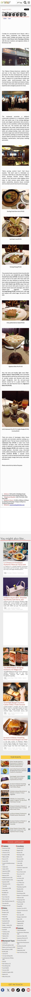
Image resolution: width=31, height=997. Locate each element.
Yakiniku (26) (5, 934)
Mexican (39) (5, 875)
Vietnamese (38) (6, 888)
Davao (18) (19, 865)
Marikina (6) (20, 891)
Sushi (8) (4, 929)
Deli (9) (4, 961)
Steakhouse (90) (6, 927)
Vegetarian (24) (21, 950)
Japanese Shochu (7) (22, 938)
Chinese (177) (6, 852)
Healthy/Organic (7, 609)
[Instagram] (13, 990)
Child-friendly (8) (21, 930)
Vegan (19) (20, 948)
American (10, 749)
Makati (15, 677)
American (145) (6, 848)
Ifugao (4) (19, 869)
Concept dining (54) (7, 955)
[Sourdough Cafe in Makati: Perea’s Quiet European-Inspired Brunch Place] (5, 781)
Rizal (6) (19, 912)
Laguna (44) (20, 880)
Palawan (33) (20, 897)
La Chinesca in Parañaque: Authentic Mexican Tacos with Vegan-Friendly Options (15, 565)
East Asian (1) (5, 897)
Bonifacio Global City (15, 607)
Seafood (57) (5, 923)
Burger (22, 712)
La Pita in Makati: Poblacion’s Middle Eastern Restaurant (18, 814)
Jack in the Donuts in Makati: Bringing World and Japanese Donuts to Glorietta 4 (18, 770)
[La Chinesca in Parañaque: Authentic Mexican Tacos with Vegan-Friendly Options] (15, 560)
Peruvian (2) (5, 903)
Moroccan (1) (5, 899)
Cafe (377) (5, 953)
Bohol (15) (19, 856)
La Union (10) (20, 878)
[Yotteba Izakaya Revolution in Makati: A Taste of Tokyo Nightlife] (5, 796)
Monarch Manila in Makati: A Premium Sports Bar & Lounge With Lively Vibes (18, 807)
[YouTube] (25, 14)
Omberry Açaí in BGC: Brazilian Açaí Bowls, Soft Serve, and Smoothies (15, 600)
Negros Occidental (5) (22, 895)
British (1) (4, 894)
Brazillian (13, 609)
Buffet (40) (5, 951)
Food (9, 18)
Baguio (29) (20, 850)
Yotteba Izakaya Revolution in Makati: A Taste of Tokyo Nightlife (18, 792)
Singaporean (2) (6, 905)
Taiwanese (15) (6, 884)
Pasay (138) (20, 904)
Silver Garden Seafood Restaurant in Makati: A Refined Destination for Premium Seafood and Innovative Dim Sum (16, 765)
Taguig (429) (20, 923)
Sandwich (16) (6, 921)
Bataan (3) (19, 852)
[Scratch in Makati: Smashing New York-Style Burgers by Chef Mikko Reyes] (15, 735)
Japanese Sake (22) (22, 936)
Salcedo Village (10, 677)
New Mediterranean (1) (8, 901)
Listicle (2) (5, 943)
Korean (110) (5, 873)
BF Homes (15, 572)
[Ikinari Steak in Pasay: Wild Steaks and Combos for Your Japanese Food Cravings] (5, 833)
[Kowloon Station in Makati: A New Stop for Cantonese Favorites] (5, 826)
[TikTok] (18, 991)
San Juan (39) (20, 914)
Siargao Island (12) (21, 917)
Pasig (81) (19, 906)
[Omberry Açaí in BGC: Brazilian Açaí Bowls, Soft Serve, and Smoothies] (15, 595)
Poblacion (9, 747)
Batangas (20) (20, 854)
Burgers (5, 714)
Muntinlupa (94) (21, 893)
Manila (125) (20, 889)
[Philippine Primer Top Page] (5, 4)
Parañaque (9, 572)
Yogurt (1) (4, 938)
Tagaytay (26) (20, 921)
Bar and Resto (19, 747)
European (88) (6, 854)
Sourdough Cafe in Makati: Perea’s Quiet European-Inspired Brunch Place (17, 778)
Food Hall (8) (5, 968)
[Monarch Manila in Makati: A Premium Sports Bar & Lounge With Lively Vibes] (5, 811)
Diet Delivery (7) (6, 963)
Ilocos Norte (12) (21, 872)
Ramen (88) (5, 918)
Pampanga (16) (21, 899)
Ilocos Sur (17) (20, 874)
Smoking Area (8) (21, 946)
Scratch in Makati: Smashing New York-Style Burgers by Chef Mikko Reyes (15, 740)
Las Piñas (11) (20, 882)
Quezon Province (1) (22, 910)
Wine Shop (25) (6, 976)
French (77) (5, 859)
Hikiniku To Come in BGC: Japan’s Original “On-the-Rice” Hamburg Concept (18, 800)
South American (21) (7, 879)
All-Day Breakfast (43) (8, 945)
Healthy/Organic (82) (7, 972)
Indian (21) (5, 866)
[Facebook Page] (2, 990)
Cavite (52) (20, 861)
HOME (4, 18)
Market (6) (5, 974)
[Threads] (23, 991)
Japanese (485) (6, 871)
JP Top (19, 3)
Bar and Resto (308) (7, 949)
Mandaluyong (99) (21, 887)
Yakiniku (20, 677)
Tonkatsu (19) (6, 931)
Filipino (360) (5, 856)
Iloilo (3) (19, 876)
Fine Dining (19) (6, 965)
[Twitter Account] (8, 991)
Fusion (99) (5, 861)
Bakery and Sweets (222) (8, 947)
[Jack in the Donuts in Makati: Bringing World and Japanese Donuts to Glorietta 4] (5, 774)
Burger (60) (5, 910)
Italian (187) (5, 869)
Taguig (8, 607)
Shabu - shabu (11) (7, 925)
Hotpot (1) (5, 914)
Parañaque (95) (21, 902)
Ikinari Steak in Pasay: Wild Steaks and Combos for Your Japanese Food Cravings (18, 830)
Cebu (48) (19, 863)
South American (21, 572)
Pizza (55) (4, 916)
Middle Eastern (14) (7, 877)
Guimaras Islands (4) (22, 867)
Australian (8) (5, 850)
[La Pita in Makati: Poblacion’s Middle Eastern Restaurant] (5, 818)
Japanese (24, 677)
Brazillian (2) (5, 892)
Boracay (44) (20, 859)
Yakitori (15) (5, 936)
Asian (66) (4, 890)
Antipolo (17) (20, 848)
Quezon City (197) (21, 908)
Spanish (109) (5, 882)
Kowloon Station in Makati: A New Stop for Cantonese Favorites (18, 822)
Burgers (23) (5, 912)
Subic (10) (19, 919)
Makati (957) (20, 884)
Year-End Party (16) (22, 952)
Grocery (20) (5, 970)
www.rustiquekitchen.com (17, 505)
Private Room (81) (21, 940)
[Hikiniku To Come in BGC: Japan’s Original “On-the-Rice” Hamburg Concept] (5, 803)
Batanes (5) (20, 925)
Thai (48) (4, 886)
